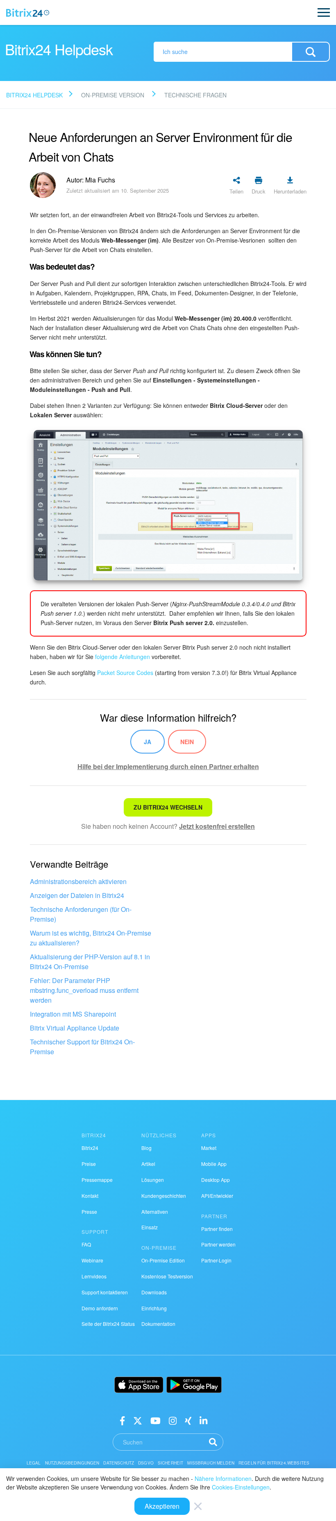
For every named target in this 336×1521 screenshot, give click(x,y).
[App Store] (138, 1385)
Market (208, 1147)
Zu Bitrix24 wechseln (168, 807)
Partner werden (218, 1244)
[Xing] (188, 1420)
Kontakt (90, 1195)
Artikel (148, 1163)
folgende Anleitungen (122, 656)
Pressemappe (97, 1179)
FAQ (86, 1244)
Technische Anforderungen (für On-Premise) (81, 914)
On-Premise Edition (163, 1260)
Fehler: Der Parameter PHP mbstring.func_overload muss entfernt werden (84, 990)
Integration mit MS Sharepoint (73, 1014)
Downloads (154, 1292)
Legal (34, 1463)
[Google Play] (194, 1385)
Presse (89, 1211)
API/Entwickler (217, 1195)
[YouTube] (155, 1420)
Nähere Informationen (223, 1478)
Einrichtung (154, 1308)
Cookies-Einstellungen (241, 1487)
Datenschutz (118, 1463)
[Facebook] (122, 1420)
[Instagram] (173, 1420)
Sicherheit (171, 1463)
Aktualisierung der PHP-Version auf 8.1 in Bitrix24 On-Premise (90, 961)
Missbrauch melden (210, 1463)
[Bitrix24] (27, 13)
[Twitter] (137, 1420)
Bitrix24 (90, 1147)
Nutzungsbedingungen (72, 1463)
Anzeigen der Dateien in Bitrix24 (77, 895)
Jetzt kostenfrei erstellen (217, 826)
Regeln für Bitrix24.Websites (273, 1463)
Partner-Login (216, 1260)
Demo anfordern (100, 1308)
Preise (89, 1163)
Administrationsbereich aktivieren (78, 881)
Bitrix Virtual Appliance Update (74, 1028)
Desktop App (215, 1179)
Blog (146, 1147)
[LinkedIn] (203, 1420)
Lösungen (152, 1179)
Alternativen (154, 1211)
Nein (187, 742)
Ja (147, 742)
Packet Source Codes (125, 672)
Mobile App (214, 1163)
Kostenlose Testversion (167, 1276)
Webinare (92, 1260)
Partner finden (217, 1228)
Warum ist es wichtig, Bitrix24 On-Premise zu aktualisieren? (90, 937)
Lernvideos (94, 1276)
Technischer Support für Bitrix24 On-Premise (82, 1046)
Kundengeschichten (163, 1195)
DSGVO (146, 1463)
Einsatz (149, 1227)
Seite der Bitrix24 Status (108, 1323)
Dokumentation (158, 1323)
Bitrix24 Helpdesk (34, 95)
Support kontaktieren (105, 1292)
